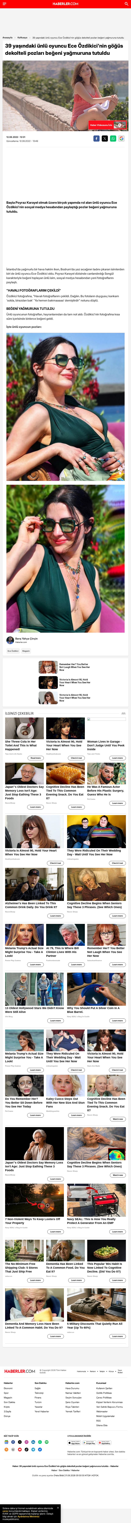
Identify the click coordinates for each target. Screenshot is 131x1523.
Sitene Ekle (102, 1425)
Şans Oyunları (72, 1402)
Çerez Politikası (104, 1397)
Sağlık (38, 1388)
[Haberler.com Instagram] (26, 1442)
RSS (98, 1420)
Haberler (8, 1383)
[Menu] (4, 4)
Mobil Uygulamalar (105, 1416)
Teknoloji (39, 1393)
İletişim (102, 1371)
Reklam (93, 1371)
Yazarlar (38, 1406)
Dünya (7, 1416)
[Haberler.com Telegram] (33, 1450)
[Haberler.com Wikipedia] (13, 1450)
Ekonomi (8, 1388)
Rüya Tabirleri (72, 1406)
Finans (38, 1397)
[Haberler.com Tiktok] (26, 1450)
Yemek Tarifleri (73, 1411)
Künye (111, 1371)
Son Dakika (9, 1402)
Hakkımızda (81, 1371)
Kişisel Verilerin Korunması (109, 1402)
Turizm (38, 1402)
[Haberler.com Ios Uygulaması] (74, 1442)
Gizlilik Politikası (104, 1393)
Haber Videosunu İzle (101, 125)
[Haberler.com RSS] (6, 1450)
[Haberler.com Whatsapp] (39, 1442)
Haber (54, 1470)
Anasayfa (7, 37)
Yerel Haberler (42, 1411)
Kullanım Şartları (104, 1388)
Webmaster (102, 1411)
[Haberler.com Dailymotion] (39, 1450)
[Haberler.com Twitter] (19, 1442)
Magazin (26, 651)
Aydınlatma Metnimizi (28, 1516)
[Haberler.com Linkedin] (33, 1442)
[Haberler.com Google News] (6, 1442)
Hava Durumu (72, 1388)
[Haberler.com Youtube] (19, 1450)
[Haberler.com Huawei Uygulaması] (104, 1442)
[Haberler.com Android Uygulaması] (89, 1442)
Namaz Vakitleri (73, 1393)
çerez (5, 1511)
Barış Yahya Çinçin (26, 638)
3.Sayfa (7, 1411)
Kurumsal (101, 1383)
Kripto (7, 1406)
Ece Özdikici (13, 651)
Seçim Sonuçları (74, 1397)
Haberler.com (72, 1383)
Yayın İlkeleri (120, 1371)
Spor (6, 1393)
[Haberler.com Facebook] (13, 1442)
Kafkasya (22, 37)
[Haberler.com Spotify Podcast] (46, 1442)
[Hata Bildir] (59, 1475)
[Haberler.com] (20, 1371)
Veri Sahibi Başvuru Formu (109, 1406)
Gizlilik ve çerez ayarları (43, 1475)
